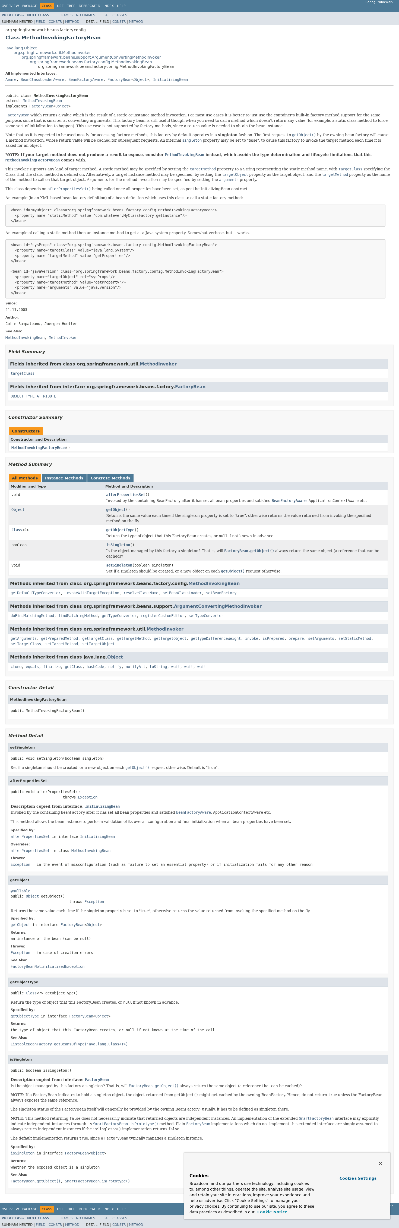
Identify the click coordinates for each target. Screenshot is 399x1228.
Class (16, 530)
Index (108, 6)
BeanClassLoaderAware (42, 79)
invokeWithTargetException (92, 593)
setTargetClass (26, 644)
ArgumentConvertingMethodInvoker (218, 606)
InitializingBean (170, 79)
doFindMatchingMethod (32, 615)
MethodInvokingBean (42, 100)
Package (29, 6)
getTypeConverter (119, 615)
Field (40, 22)
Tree (71, 6)
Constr (55, 22)
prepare (296, 638)
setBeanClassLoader (182, 593)
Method (72, 22)
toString (158, 666)
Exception (87, 797)
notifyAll (135, 666)
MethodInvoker (158, 364)
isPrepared (273, 638)
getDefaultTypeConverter (36, 593)
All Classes (116, 15)
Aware (10, 79)
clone (16, 666)
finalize (52, 666)
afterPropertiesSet (125, 494)
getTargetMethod (133, 638)
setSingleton (119, 565)
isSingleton (118, 545)
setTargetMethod (61, 644)
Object (140, 79)
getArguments (24, 638)
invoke (251, 638)
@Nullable (20, 891)
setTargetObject (98, 644)
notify (114, 666)
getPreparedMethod (59, 638)
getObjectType (120, 530)
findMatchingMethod (77, 615)
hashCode (95, 666)
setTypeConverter (206, 615)
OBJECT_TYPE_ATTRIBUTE (33, 396)
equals (32, 666)
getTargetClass (97, 638)
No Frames (85, 15)
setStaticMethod (354, 638)
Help (121, 6)
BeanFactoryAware (85, 79)
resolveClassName (140, 593)
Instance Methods (64, 478)
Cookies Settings (358, 1178)
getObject (116, 509)
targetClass (22, 373)
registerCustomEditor (162, 615)
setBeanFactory (221, 593)
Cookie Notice (271, 1212)
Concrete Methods (110, 478)
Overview (10, 6)
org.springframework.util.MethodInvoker (52, 52)
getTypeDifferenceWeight (216, 638)
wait (175, 666)
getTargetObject (170, 638)
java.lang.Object (21, 48)
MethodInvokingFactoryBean (38, 448)
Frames (66, 15)
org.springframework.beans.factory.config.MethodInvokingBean (91, 62)
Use (60, 6)
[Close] (381, 1163)
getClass (73, 666)
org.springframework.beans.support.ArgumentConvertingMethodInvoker (91, 57)
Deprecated (89, 6)
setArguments (321, 638)
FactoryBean (119, 79)
